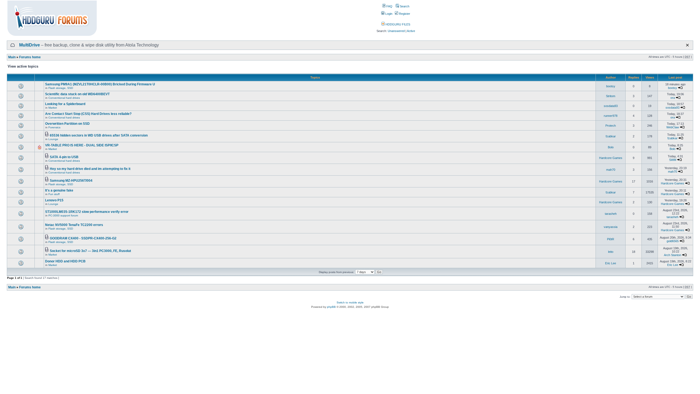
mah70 (610, 169)
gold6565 (673, 241)
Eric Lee (610, 263)
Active (411, 31)
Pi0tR (610, 239)
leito (610, 251)
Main (12, 57)
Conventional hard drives (64, 97)
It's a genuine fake (59, 190)
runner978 (610, 115)
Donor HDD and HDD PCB (65, 261)
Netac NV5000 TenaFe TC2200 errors (74, 225)
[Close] (687, 45)
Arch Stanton (672, 255)
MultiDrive (29, 45)
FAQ (389, 6)
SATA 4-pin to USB (64, 157)
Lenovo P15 (54, 200)
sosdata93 (611, 106)
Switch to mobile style (350, 302)
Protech (610, 125)
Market (52, 107)
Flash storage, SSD (60, 87)
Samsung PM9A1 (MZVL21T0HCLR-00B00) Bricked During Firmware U (100, 84)
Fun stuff (54, 194)
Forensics (54, 127)
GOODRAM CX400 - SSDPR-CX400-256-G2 (83, 238)
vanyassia (610, 226)
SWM (672, 159)
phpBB (331, 306)
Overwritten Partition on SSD (67, 124)
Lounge (53, 139)
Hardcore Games (610, 158)
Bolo (611, 147)
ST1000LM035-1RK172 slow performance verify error (87, 212)
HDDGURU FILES (397, 24)
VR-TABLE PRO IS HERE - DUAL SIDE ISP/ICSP (81, 145)
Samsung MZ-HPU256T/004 (71, 180)
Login (388, 13)
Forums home (30, 57)
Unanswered (396, 31)
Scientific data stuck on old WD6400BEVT (77, 94)
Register (404, 13)
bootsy (610, 86)
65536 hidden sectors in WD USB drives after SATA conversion (99, 135)
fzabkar (611, 136)
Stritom (610, 96)
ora (672, 97)
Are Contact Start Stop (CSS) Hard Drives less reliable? (88, 114)
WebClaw (672, 127)
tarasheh (611, 213)
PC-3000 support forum (63, 215)
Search (404, 6)
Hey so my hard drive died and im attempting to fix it (90, 169)
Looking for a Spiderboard (65, 104)
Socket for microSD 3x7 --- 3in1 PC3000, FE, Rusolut (90, 251)
